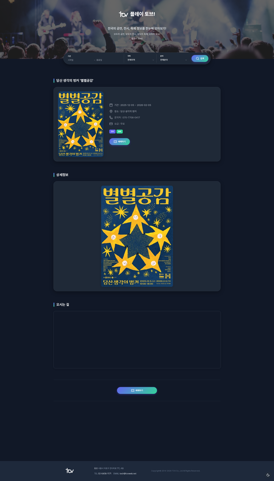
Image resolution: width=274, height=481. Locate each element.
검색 (202, 58)
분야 (161, 56)
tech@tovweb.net (128, 473)
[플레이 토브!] (70, 472)
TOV (174, 471)
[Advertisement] (137, 432)
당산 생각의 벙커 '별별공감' (74, 80)
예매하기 (122, 141)
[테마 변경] (268, 475)
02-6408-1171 (104, 473)
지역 (129, 56)
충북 (119, 131)
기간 (69, 56)
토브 (96, 468)
